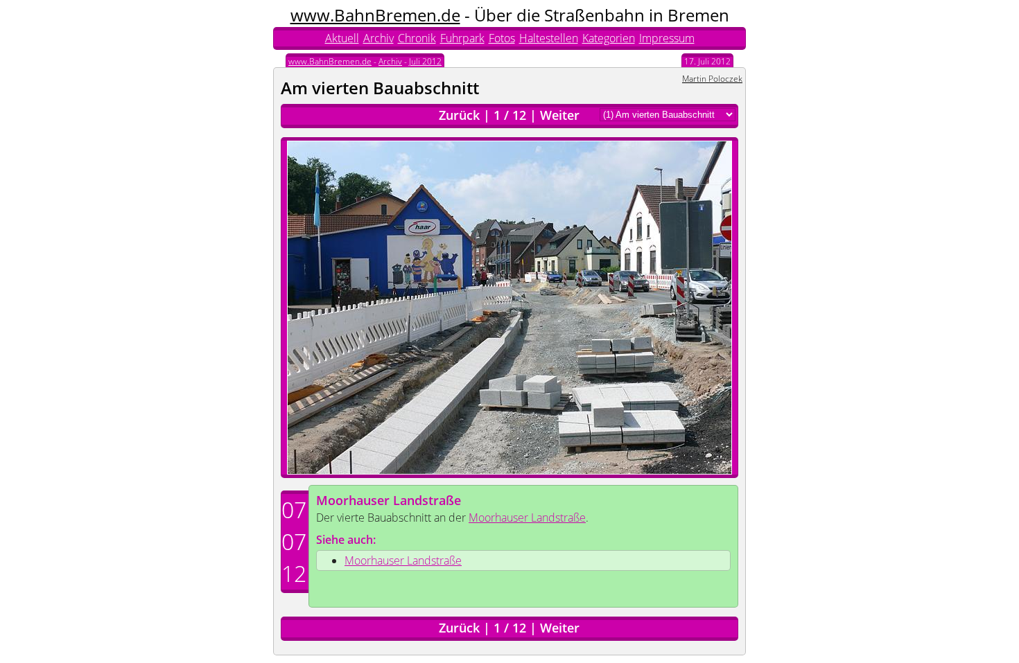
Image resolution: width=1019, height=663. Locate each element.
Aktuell (342, 38)
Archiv (378, 38)
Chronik (417, 38)
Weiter (560, 115)
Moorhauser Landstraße (388, 500)
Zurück (459, 115)
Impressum (667, 38)
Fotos (502, 38)
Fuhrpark (462, 38)
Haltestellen (548, 38)
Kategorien (608, 38)
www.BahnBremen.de (375, 14)
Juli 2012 (425, 61)
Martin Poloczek (712, 79)
